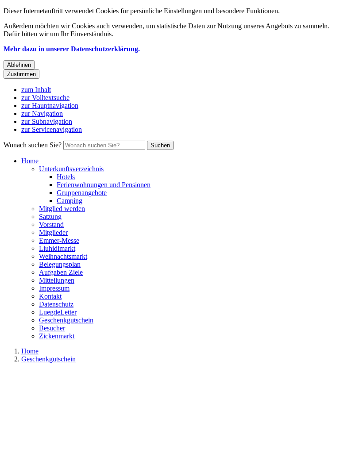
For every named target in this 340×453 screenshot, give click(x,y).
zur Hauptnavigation (49, 105)
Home (30, 161)
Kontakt (50, 296)
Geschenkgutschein (66, 320)
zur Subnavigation (46, 121)
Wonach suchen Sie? (33, 145)
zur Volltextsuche (45, 97)
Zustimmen (21, 74)
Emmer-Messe (59, 240)
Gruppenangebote (82, 192)
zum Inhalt (36, 89)
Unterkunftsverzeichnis (71, 169)
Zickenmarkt (56, 336)
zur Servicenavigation (51, 129)
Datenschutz (56, 304)
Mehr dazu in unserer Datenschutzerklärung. (72, 49)
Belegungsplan (60, 264)
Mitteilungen (56, 280)
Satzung (50, 216)
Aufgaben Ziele (61, 272)
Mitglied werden (62, 208)
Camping (69, 200)
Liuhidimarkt (57, 248)
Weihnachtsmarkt (63, 256)
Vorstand (51, 224)
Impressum (54, 288)
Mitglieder (53, 232)
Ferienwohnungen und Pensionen (104, 184)
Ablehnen (19, 64)
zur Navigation (42, 113)
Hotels (66, 176)
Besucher (52, 328)
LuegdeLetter (58, 312)
